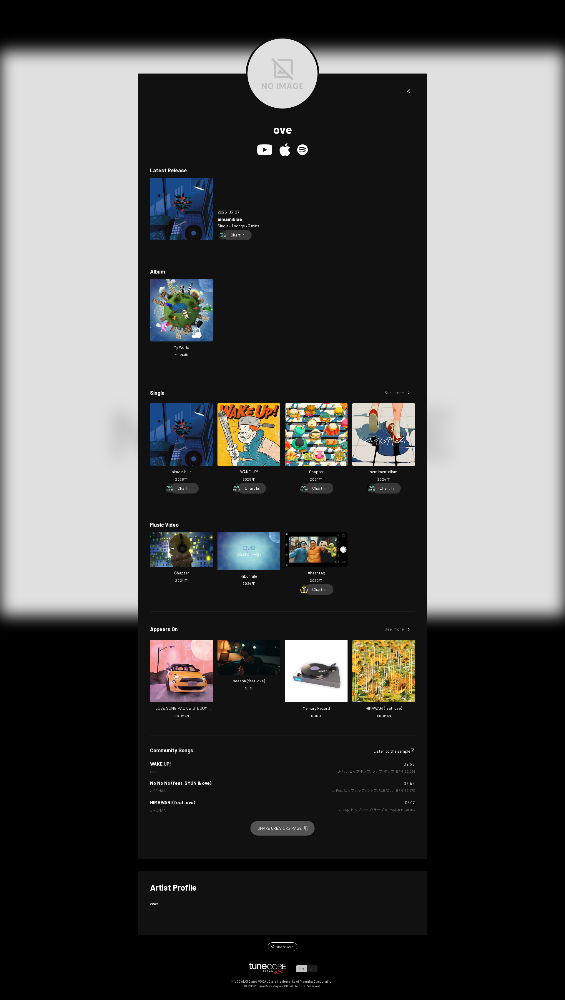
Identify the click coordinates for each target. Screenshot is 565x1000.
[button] (409, 91)
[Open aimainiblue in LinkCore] (181, 209)
